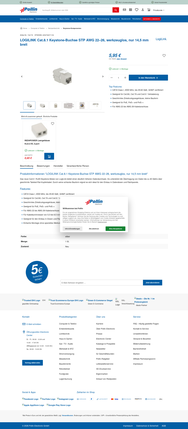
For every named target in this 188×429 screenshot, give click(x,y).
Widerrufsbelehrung (141, 343)
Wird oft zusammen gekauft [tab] (31, 116)
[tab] (26, 166)
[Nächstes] (102, 76)
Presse (99, 333)
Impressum (138, 363)
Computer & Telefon (67, 323)
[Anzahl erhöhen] (125, 78)
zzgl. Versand (122, 59)
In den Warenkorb (147, 77)
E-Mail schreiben (34, 324)
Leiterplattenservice (104, 363)
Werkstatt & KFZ (66, 348)
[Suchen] (115, 10)
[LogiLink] (161, 43)
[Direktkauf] (130, 9)
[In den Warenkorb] (49, 156)
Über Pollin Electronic (105, 328)
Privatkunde (158, 10)
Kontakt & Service (141, 328)
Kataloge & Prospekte (105, 343)
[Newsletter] (124, 9)
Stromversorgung (66, 353)
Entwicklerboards (66, 328)
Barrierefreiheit (139, 348)
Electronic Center (103, 338)
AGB (164, 425)
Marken (136, 353)
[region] (62, 83)
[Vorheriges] (21, 76)
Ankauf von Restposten (106, 378)
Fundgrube (64, 373)
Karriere (99, 323)
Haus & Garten (65, 338)
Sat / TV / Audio (66, 343)
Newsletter (100, 348)
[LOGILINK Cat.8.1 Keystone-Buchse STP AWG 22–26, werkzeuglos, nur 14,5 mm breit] (62, 76)
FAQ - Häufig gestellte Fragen (146, 323)
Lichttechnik (64, 333)
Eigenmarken (102, 373)
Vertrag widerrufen (32, 362)
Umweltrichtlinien (140, 333)
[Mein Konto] (142, 9)
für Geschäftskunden (105, 353)
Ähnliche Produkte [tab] (50, 116)
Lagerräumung (65, 378)
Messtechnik (64, 358)
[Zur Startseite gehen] (28, 9)
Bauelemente (65, 363)
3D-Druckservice (103, 368)
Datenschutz (74, 287)
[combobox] (77, 10)
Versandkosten (67, 415)
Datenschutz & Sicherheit (147, 425)
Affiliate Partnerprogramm (144, 358)
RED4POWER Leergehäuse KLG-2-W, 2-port (37, 142)
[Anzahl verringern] (111, 78)
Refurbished (64, 368)
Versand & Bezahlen (142, 338)
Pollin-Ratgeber (103, 358)
